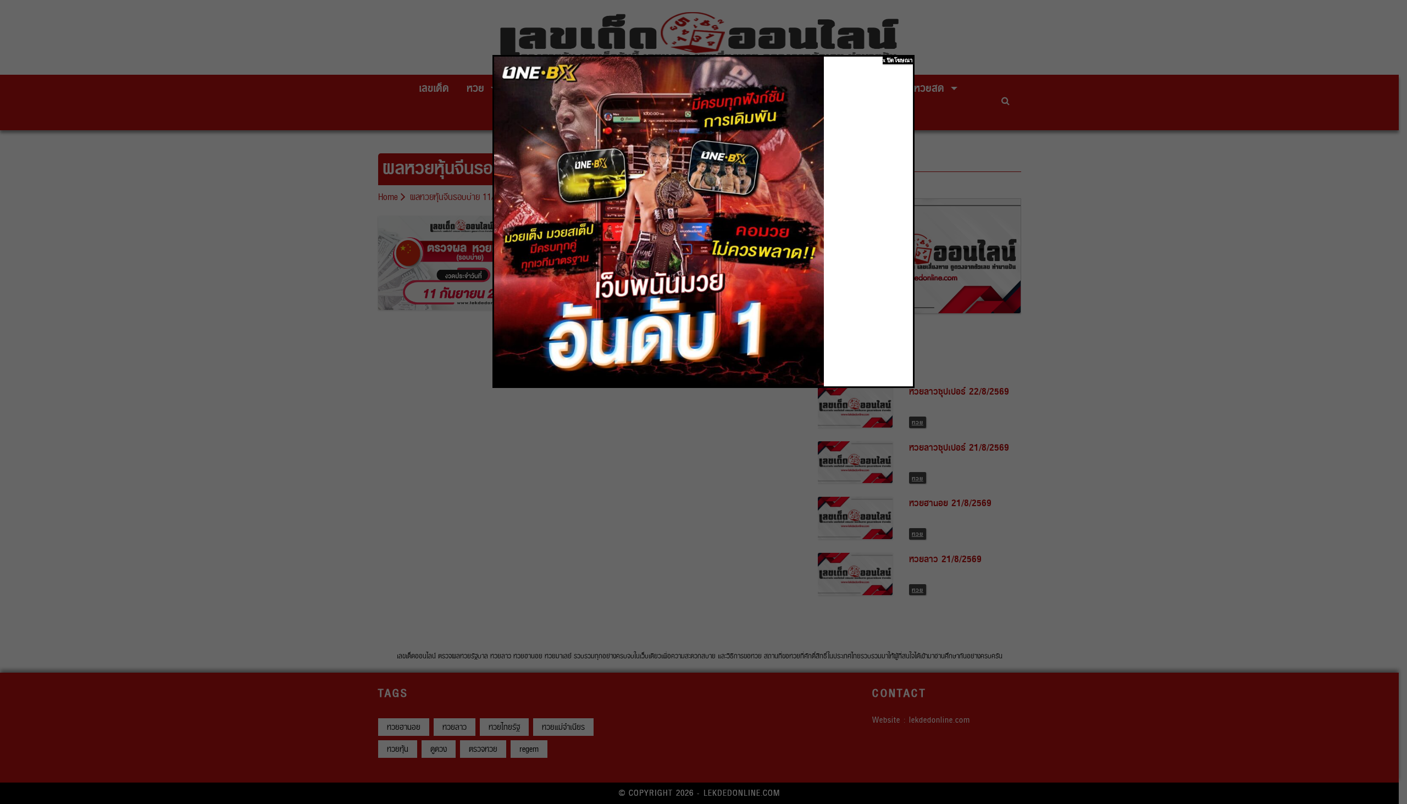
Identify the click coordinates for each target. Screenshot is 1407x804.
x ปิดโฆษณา (898, 60)
